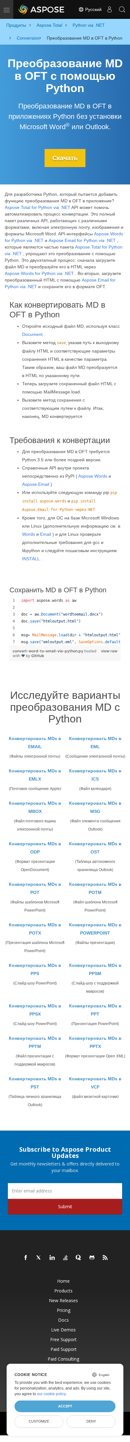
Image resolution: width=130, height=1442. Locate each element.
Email (45, 534)
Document (32, 334)
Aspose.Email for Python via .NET (82, 240)
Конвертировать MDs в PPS (35, 969)
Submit (65, 1206)
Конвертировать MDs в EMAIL (35, 742)
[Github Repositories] (92, 1258)
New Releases (63, 1300)
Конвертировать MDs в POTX (35, 928)
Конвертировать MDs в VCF (95, 1082)
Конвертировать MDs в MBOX (35, 807)
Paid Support (63, 1349)
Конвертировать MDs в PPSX (35, 1010)
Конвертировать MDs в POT (35, 888)
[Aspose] (41, 9)
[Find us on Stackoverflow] (66, 1258)
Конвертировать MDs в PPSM (95, 969)
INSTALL (30, 558)
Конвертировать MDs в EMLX (35, 774)
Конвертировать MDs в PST (35, 1082)
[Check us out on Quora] (79, 1258)
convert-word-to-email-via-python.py (48, 651)
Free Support (63, 1339)
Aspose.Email (35, 484)
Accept (65, 1406)
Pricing (63, 1310)
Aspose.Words (92, 476)
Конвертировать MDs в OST (95, 847)
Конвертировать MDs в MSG (95, 807)
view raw (109, 651)
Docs (63, 1320)
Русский (93, 9)
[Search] (122, 9)
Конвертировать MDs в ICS (95, 774)
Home (63, 1281)
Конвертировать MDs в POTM (95, 888)
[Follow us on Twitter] (39, 1258)
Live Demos (63, 1330)
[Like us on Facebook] (26, 1258)
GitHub (37, 655)
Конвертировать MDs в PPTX (95, 1042)
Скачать (65, 158)
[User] (109, 9)
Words (28, 534)
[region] (65, 621)
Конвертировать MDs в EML (95, 742)
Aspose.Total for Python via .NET (37, 207)
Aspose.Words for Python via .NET (39, 273)
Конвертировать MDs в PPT (95, 1010)
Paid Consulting (63, 1359)
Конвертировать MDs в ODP (35, 847)
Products (63, 1291)
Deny (91, 1421)
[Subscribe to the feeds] (105, 1258)
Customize (39, 1421)
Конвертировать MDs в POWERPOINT (95, 928)
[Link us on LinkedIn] (52, 1258)
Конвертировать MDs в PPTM (35, 1042)
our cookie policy (51, 1394)
